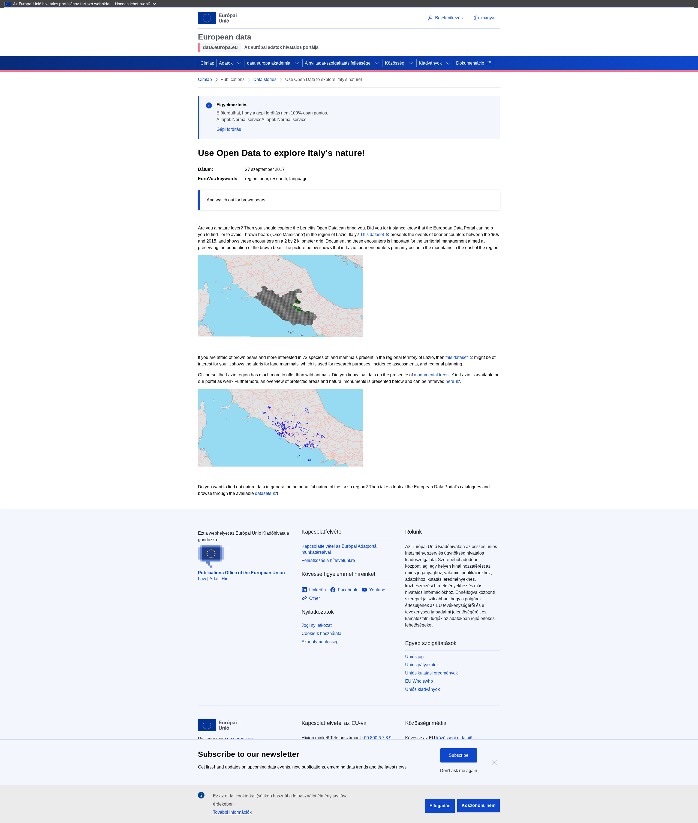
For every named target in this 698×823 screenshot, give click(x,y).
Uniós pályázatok (422, 664)
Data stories (264, 79)
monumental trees (431, 375)
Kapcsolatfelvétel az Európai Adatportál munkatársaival (340, 549)
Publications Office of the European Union (241, 572)
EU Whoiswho (419, 681)
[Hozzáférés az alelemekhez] (239, 63)
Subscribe (458, 755)
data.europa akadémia (268, 63)
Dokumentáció (470, 63)
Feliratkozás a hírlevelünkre (328, 560)
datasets (263, 493)
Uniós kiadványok (422, 689)
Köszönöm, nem (478, 805)
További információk (232, 812)
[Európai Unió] (217, 18)
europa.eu (243, 738)
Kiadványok (430, 63)
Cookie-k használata (321, 633)
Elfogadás (439, 805)
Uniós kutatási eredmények (431, 673)
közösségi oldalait (453, 738)
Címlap (207, 63)
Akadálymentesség (320, 641)
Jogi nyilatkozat (317, 625)
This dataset (372, 234)
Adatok (226, 63)
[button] (484, 18)
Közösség (394, 63)
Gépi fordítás (228, 129)
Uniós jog (414, 656)
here (450, 381)
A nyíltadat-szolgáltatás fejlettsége (338, 63)
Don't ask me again (458, 770)
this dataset (457, 357)
